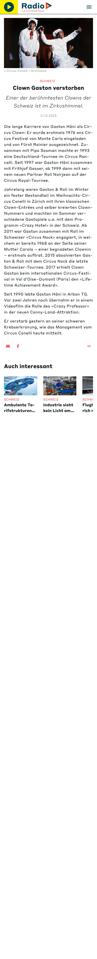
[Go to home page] (37, 7)
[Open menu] (89, 7)
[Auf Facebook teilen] (18, 346)
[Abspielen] (9, 7)
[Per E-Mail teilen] (8, 346)
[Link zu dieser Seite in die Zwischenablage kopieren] (89, 346)
